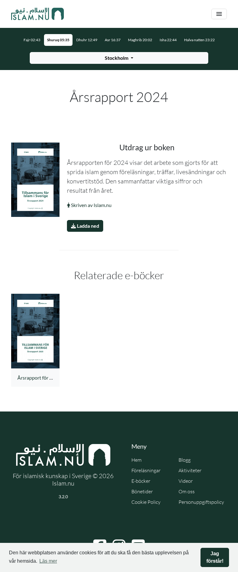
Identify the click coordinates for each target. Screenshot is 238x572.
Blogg (184, 460)
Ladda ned (87, 226)
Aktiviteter (189, 470)
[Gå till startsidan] (37, 14)
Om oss (186, 491)
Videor (185, 481)
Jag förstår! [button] (214, 557)
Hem (136, 460)
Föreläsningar (146, 470)
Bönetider (142, 491)
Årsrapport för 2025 (38, 378)
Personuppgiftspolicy (201, 502)
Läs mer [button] (48, 561)
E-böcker (140, 481)
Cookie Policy (146, 502)
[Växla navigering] (219, 14)
